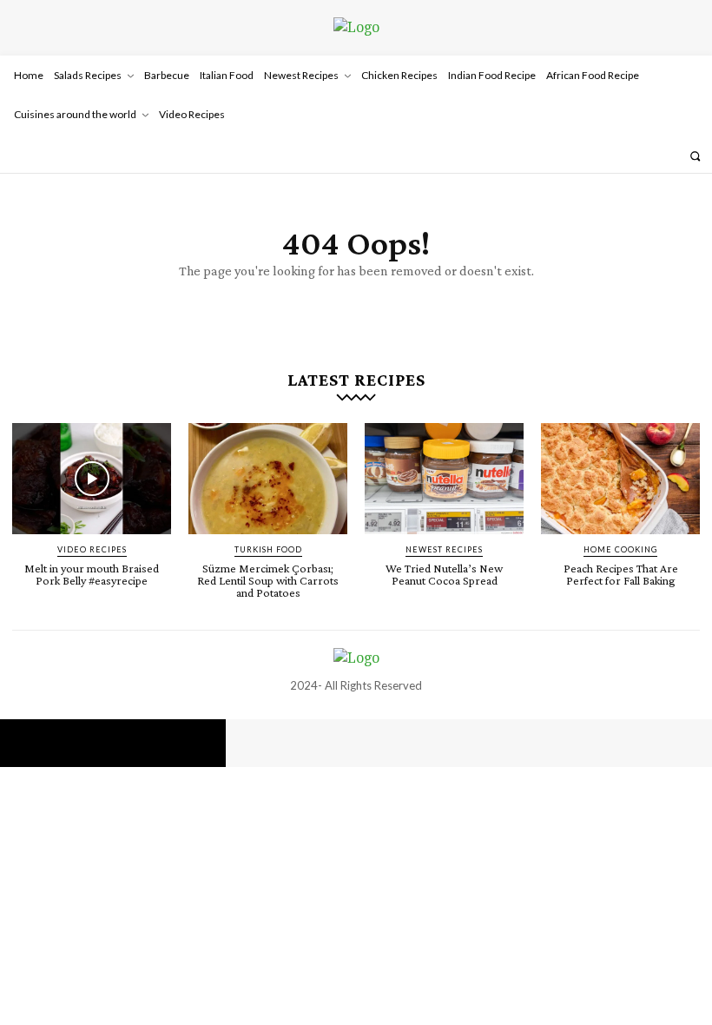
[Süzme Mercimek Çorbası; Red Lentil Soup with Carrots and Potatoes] (267, 478)
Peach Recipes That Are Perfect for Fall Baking (621, 574)
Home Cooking (620, 549)
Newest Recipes (444, 549)
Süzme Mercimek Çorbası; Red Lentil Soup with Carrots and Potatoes (268, 580)
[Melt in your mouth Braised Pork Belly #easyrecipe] (91, 478)
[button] (695, 156)
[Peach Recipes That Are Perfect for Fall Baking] (620, 478)
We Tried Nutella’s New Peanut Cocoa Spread (444, 574)
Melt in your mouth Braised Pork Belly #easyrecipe (91, 574)
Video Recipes (92, 549)
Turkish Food (268, 549)
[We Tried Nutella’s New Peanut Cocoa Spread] (444, 478)
